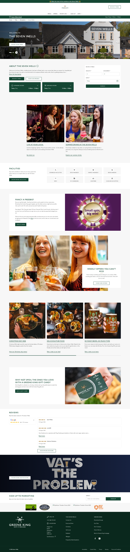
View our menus (33, 78)
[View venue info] (37, 66)
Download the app (98, 520)
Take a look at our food (65, 321)
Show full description (15, 74)
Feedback (68, 533)
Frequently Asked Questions (72, 540)
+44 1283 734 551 (51, 520)
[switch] (46, 14)
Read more (42, 436)
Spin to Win (21, 224)
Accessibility (84, 549)
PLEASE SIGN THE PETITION (19, 477)
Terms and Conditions (116, 549)
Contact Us (68, 520)
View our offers (101, 283)
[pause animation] (16, 52)
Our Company (97, 526)
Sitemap (106, 549)
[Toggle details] (34, 420)
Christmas (68, 526)
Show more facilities (18, 179)
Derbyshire (23, 20)
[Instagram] (99, 538)
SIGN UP (113, 498)
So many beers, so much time (97, 341)
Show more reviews (46, 450)
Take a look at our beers (103, 321)
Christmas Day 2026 (17, 341)
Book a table (16, 78)
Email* (88, 495)
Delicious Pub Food (56, 341)
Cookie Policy (93, 549)
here (32, 218)
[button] (9, 52)
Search (102, 86)
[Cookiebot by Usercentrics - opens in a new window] (12, 14)
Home (10, 20)
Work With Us (97, 530)
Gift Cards (68, 530)
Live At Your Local (35, 145)
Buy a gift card (22, 391)
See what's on (45, 123)
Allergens (68, 536)
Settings (80, 14)
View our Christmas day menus (27, 321)
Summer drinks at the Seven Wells (81, 145)
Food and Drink (69, 523)
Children (106, 71)
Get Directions (50, 536)
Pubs (16, 20)
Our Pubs (96, 523)
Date (88, 77)
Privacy (100, 549)
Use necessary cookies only (114, 9)
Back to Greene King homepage (101, 533)
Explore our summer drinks (84, 123)
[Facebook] (95, 538)
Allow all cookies (114, 4)
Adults (88, 71)
